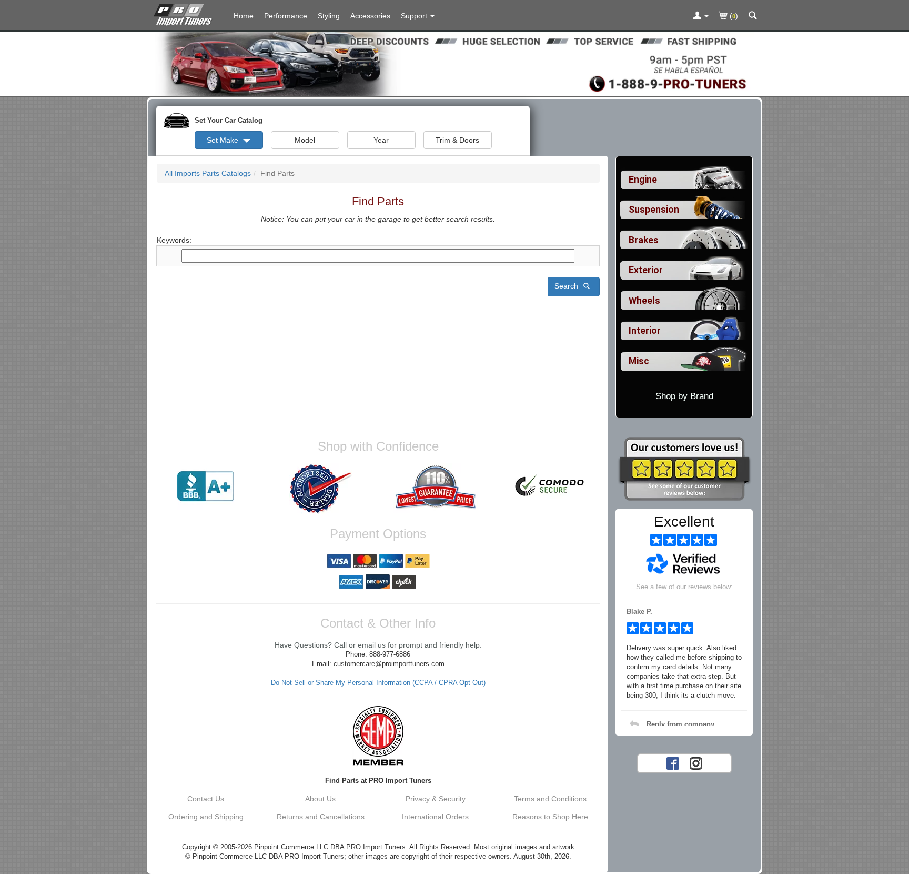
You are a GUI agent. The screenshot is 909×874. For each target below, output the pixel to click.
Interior (645, 330)
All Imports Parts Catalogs (208, 173)
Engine (643, 179)
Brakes (644, 240)
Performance (285, 16)
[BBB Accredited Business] (205, 486)
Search (567, 286)
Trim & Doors (457, 140)
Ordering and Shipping (206, 816)
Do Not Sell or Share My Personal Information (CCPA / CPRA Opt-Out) (378, 683)
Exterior (646, 270)
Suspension (654, 209)
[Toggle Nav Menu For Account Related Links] (701, 16)
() (733, 16)
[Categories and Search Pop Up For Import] (752, 16)
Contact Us (205, 798)
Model (305, 140)
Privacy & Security (436, 798)
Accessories (370, 16)
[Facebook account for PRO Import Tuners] (672, 762)
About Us (320, 798)
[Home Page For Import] (185, 13)
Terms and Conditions (550, 798)
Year (381, 140)
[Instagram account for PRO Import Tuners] (696, 762)
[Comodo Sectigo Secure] (550, 486)
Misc (639, 361)
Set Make (223, 140)
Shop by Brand (684, 396)
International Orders (435, 816)
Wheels (644, 300)
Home (244, 16)
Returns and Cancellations (321, 816)
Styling (329, 16)
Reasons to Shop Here (550, 816)
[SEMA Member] (378, 735)
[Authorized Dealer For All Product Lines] (320, 488)
